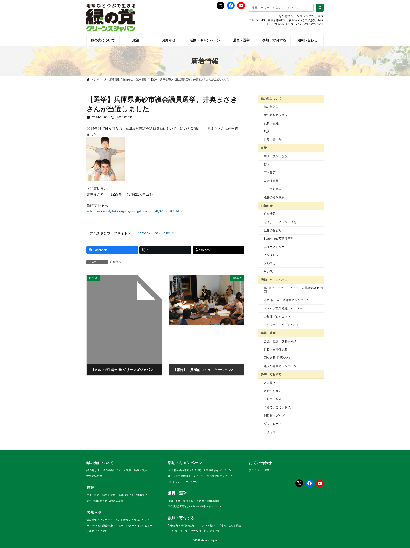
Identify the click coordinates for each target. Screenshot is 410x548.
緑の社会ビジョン (276, 115)
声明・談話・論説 (276, 156)
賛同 (267, 164)
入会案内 (270, 382)
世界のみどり (273, 230)
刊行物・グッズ (274, 415)
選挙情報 (115, 261)
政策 (264, 147)
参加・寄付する (271, 374)
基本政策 (270, 172)
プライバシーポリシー (261, 470)
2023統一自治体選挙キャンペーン (286, 300)
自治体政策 (271, 181)
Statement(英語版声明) (279, 238)
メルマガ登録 (273, 399)
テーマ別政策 (273, 189)
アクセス (270, 432)
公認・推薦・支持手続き (280, 341)
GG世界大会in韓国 (178, 470)
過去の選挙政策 (274, 197)
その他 (268, 271)
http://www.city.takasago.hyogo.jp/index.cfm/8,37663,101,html (136, 211)
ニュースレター (274, 246)
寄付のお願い (273, 391)
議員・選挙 (268, 333)
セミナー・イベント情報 (280, 222)
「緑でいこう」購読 (277, 407)
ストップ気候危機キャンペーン (285, 308)
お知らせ (267, 205)
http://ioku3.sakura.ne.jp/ (156, 233)
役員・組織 (271, 123)
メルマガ (270, 263)
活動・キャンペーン (274, 279)
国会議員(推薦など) (277, 357)
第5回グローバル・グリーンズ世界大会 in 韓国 (293, 289)
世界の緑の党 (273, 139)
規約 (267, 131)
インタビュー (273, 255)
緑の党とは (271, 106)
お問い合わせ (260, 463)
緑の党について (271, 98)
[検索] (320, 8)
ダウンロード (273, 423)
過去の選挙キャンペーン (280, 366)
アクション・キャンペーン (282, 325)
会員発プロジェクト (277, 316)
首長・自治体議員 (276, 349)
